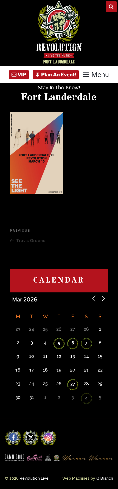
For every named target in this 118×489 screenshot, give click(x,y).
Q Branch (104, 478)
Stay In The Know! (59, 87)
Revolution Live (34, 478)
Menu (100, 75)
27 (72, 384)
